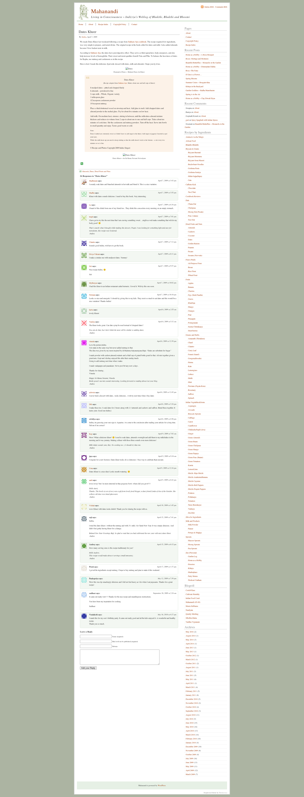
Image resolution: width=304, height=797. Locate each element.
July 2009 (189, 758)
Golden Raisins (194, 243)
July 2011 (189, 671)
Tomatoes (191, 501)
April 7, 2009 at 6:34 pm (167, 204)
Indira (84, 37)
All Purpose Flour (195, 263)
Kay (90, 434)
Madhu (92, 192)
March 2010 (190, 734)
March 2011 (190, 687)
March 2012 (190, 659)
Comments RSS (221, 7)
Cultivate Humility (193, 594)
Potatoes (191, 493)
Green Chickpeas (194, 445)
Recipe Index (103, 24)
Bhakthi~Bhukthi (192, 144)
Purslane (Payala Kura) (197, 386)
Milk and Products (193, 521)
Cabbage (191, 417)
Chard (190, 342)
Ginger (190, 433)
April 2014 (190, 643)
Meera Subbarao (192, 606)
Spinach (191, 398)
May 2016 (189, 631)
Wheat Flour (192, 275)
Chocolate (192, 188)
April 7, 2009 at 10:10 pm (166, 294)
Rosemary (192, 390)
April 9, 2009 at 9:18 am (167, 456)
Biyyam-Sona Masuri (196, 160)
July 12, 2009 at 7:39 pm (167, 578)
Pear (189, 314)
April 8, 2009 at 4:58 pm (167, 419)
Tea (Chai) (192, 192)
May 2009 (189, 766)
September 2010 (192, 711)
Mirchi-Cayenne (194, 481)
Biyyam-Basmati (194, 152)
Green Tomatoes (194, 461)
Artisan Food (191, 141)
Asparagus (192, 406)
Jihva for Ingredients (193, 517)
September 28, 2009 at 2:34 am (164, 593)
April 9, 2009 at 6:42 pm (167, 480)
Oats (190, 180)
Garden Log (192, 556)
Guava (190, 299)
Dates (92, 171)
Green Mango (193, 449)
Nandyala (189, 610)
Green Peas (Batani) (195, 457)
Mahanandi (104, 11)
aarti (90, 480)
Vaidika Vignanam (193, 622)
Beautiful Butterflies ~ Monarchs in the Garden (203, 62)
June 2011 (189, 675)
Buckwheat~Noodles (196, 164)
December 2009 (192, 746)
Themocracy (223, 792)
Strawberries (193, 330)
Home (81, 24)
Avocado (191, 409)
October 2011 (191, 663)
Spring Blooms (191, 78)
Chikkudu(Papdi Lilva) (196, 429)
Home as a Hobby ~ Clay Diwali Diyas (200, 98)
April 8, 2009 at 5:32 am (167, 321)
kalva (91, 309)
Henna (190, 362)
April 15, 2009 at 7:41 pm (166, 517)
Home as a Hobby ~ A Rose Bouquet (200, 54)
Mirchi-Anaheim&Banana (198, 477)
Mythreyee (93, 283)
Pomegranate (193, 322)
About (90, 24)
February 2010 (191, 738)
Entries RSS (209, 7)
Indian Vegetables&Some (195, 402)
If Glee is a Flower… (194, 74)
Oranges (191, 310)
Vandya (92, 321)
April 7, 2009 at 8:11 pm (167, 254)
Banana (191, 287)
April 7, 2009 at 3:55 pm (167, 192)
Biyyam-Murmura (195, 156)
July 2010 (189, 718)
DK (90, 404)
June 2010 (189, 722)
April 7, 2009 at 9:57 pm (167, 266)
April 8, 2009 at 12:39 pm (166, 341)
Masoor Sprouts (194, 540)
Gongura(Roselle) (195, 358)
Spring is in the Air (193, 94)
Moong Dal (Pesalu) (195, 211)
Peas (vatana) (193, 215)
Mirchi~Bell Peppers (196, 485)
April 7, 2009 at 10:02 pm (166, 282)
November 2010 (192, 703)
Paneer (190, 528)
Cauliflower (192, 425)
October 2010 (191, 707)
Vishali (92, 505)
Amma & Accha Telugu (194, 137)
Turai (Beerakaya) (194, 505)
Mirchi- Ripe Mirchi (195, 473)
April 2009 (190, 770)
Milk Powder (193, 524)
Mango (190, 307)
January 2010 (191, 742)
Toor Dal (191, 219)
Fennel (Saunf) (193, 354)
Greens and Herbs (192, 335)
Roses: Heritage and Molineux (197, 58)
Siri (90, 266)
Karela (190, 465)
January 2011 (191, 695)
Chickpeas (192, 208)
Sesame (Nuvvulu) (195, 255)
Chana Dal (192, 204)
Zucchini (191, 512)
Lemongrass (192, 370)
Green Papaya (193, 453)
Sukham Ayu (96, 52)
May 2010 (189, 726)
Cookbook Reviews (193, 196)
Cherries (191, 291)
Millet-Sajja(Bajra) (195, 176)
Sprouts (189, 537)
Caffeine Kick (191, 184)
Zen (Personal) (191, 552)
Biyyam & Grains (192, 148)
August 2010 (191, 715)
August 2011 (191, 667)
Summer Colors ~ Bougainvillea (198, 82)
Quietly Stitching (192, 614)
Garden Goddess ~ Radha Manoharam (200, 90)
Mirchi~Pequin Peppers (197, 489)
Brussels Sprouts (194, 413)
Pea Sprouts (192, 548)
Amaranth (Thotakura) (196, 338)
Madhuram (93, 180)
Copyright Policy (119, 24)
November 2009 (192, 750)
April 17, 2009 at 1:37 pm (166, 566)
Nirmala (92, 294)
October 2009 (191, 754)
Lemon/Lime (193, 469)
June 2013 (189, 647)
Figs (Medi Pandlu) (195, 295)
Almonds (85, 171)
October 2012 (191, 655)
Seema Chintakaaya (195, 326)
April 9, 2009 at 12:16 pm (166, 468)
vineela (91, 341)
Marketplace (192, 572)
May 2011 (189, 679)
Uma (91, 468)
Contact (134, 24)
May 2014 (189, 639)
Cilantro (92, 242)
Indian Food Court (193, 598)
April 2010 (190, 730)
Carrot (190, 421)
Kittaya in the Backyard (194, 86)
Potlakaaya (192, 497)
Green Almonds (194, 437)
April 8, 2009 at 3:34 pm (167, 404)
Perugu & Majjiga (195, 532)
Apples (190, 283)
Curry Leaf (192, 350)
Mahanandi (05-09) (193, 602)
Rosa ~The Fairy (192, 70)
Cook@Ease (190, 590)
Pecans (190, 251)
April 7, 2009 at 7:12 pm (167, 242)
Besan (190, 267)
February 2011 (191, 691)
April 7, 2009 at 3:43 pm (167, 180)
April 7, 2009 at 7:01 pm (167, 216)
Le (90, 205)
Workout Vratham (194, 580)
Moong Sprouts (194, 544)
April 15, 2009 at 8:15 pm (166, 544)
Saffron (191, 394)
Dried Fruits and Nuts (102, 171)
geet (187, 120)
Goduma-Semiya (194, 172)
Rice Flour (192, 271)
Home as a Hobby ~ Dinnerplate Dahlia (200, 66)
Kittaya (190, 568)
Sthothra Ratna (191, 618)
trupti (91, 216)
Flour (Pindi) (191, 259)
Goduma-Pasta (193, 168)
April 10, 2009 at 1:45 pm (166, 505)
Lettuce (190, 374)
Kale (190, 366)
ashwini (92, 392)
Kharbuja (191, 303)
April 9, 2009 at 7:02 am (167, 433)
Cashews (191, 231)
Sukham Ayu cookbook (137, 41)
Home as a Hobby (195, 560)
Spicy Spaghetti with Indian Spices (205, 120)
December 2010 (192, 699)
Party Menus (193, 576)
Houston (191, 564)
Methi (190, 378)
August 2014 (191, 635)
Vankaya (191, 508)
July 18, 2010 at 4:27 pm (167, 614)
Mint (190, 382)
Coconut (191, 235)
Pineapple (191, 318)
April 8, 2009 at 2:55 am (167, 309)
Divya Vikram (94, 254)
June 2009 (189, 762)
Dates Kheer (87, 31)
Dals (187, 200)
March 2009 (190, 774)
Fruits (188, 279)
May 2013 (189, 651)
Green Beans (193, 441)
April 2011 (190, 683)
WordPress (162, 785)
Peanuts (191, 247)
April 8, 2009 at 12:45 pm (166, 392)
